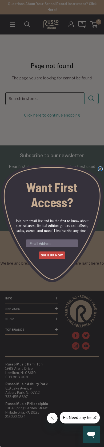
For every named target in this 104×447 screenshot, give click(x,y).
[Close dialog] (100, 169)
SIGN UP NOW (52, 255)
